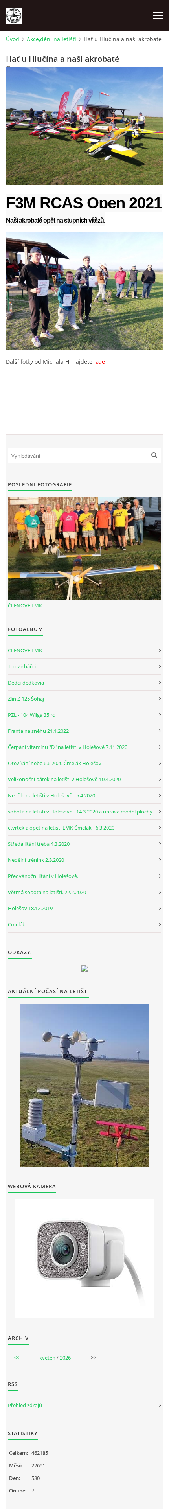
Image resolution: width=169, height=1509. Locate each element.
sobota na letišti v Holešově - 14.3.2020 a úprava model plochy (80, 811)
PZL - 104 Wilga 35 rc (31, 714)
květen (47, 1357)
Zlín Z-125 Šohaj (26, 698)
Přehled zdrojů (25, 1405)
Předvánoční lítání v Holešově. (43, 876)
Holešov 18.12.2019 (30, 908)
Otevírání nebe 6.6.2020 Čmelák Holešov (54, 763)
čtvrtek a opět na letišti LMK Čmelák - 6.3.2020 (61, 827)
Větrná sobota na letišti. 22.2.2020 (47, 892)
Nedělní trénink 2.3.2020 (36, 859)
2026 (65, 1357)
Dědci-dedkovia (26, 682)
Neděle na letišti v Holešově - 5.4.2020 (51, 795)
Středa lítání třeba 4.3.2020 (39, 843)
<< (16, 1357)
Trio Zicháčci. (22, 666)
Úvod (12, 39)
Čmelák (16, 924)
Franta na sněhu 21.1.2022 (38, 730)
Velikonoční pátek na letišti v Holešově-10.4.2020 (64, 779)
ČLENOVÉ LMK (25, 605)
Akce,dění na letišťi (51, 39)
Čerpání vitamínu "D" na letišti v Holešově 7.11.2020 (67, 747)
